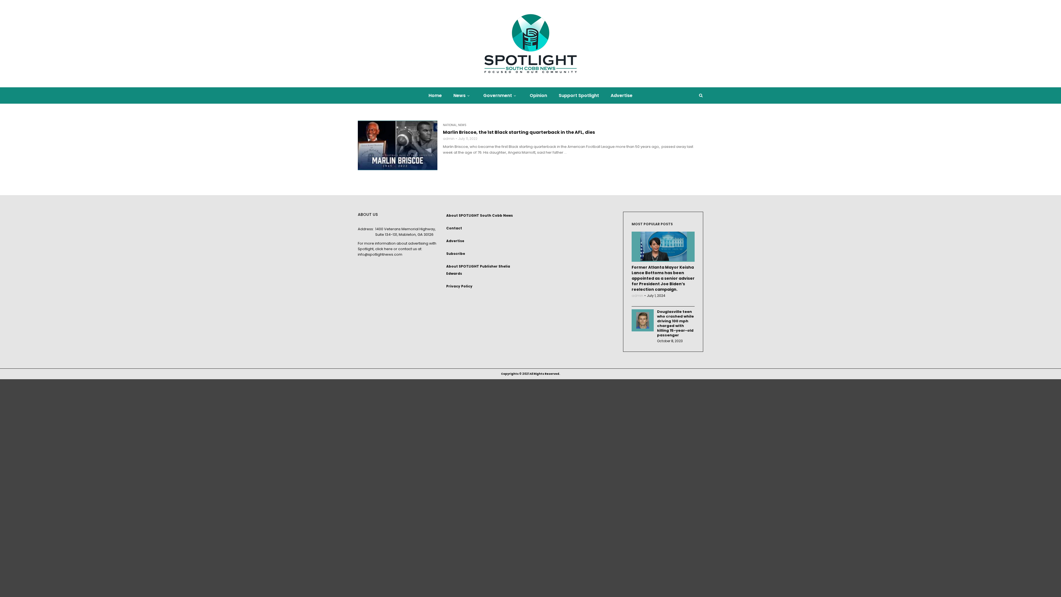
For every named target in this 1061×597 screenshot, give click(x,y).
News (459, 95)
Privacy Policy (459, 286)
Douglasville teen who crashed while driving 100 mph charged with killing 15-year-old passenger (675, 323)
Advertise (621, 95)
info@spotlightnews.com (380, 254)
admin (449, 139)
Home (435, 95)
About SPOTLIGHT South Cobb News (479, 215)
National (450, 125)
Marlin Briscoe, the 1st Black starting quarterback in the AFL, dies (519, 132)
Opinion (538, 95)
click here (384, 249)
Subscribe (455, 253)
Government (497, 95)
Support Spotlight (579, 95)
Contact (454, 228)
